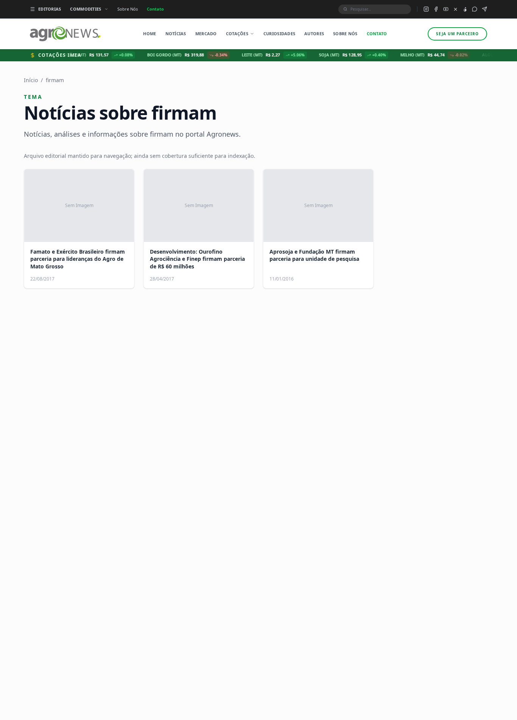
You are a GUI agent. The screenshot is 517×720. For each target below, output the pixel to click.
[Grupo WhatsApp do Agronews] (474, 9)
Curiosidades (279, 33)
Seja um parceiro (457, 33)
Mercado (206, 33)
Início (31, 80)
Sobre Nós (127, 9)
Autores (314, 33)
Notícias (175, 33)
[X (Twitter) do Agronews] (455, 9)
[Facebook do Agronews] (436, 9)
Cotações (237, 33)
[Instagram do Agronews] (426, 9)
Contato (155, 9)
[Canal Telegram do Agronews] (484, 9)
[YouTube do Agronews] (445, 9)
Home (149, 33)
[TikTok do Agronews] (464, 9)
